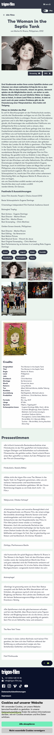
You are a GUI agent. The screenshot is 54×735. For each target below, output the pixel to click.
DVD (45, 73)
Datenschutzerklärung (11, 712)
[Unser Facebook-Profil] (4, 686)
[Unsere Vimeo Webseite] (15, 686)
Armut (5, 252)
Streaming (33, 73)
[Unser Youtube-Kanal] (26, 686)
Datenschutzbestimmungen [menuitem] (14, 691)
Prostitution (7, 258)
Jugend (22, 252)
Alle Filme (10, 15)
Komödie (43, 252)
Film (13, 252)
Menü (47, 4)
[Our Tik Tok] (20, 686)
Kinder (32, 252)
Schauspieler (21, 258)
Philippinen (33, 31)
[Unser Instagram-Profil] (9, 686)
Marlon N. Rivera (21, 31)
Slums (32, 258)
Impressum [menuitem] (6, 696)
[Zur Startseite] (21, 4)
